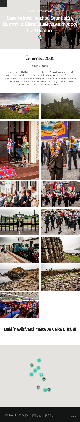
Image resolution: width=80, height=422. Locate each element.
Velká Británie (44, 11)
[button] (41, 372)
